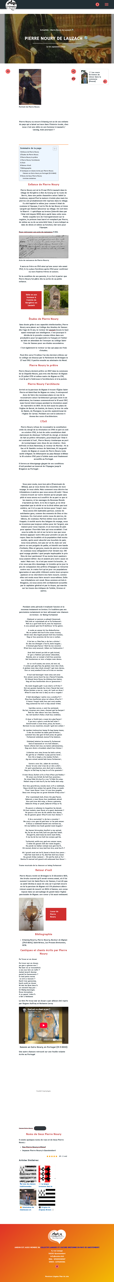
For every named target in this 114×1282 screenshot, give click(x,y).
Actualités (44, 30)
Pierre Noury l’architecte (30, 160)
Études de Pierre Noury (29, 155)
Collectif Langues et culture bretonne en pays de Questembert (70, 1247)
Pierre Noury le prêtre (29, 157)
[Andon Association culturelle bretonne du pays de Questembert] (11, 10)
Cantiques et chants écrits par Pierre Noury (37, 171)
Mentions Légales (52, 1276)
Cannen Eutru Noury (26, 1128)
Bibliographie (26, 168)
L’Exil (23, 163)
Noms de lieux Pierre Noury (31, 176)
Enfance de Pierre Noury (30, 152)
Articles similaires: (29, 178)
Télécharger (40, 1128)
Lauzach (52, 330)
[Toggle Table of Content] (53, 149)
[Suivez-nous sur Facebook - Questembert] (57, 1268)
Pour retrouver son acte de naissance (36, 232)
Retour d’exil (26, 165)
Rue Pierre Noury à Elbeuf (34, 1147)
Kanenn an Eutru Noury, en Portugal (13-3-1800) (39, 173)
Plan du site (64, 1276)
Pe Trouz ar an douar (28, 959)
